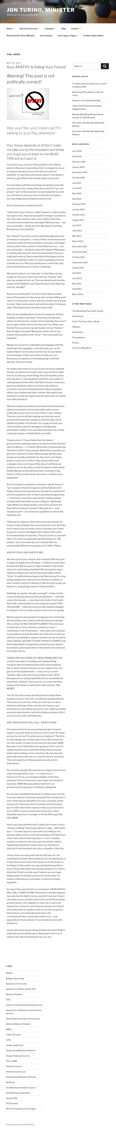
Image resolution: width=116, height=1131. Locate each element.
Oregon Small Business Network (20, 1050)
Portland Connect (14, 1066)
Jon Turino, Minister (41, 10)
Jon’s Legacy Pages (67, 35)
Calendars (49, 28)
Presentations (78, 337)
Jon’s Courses (46, 35)
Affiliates (76, 327)
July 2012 (76, 273)
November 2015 (79, 172)
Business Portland (14, 994)
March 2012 (77, 294)
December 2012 (79, 246)
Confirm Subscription (93, 35)
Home (9, 28)
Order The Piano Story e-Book (85, 321)
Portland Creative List (15, 1071)
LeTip (8, 1040)
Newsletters (77, 332)
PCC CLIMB (11, 1061)
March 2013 (77, 241)
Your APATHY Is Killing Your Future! (36, 67)
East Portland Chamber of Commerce (23, 1018)
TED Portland (12, 1103)
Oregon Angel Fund (14, 1045)
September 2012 (80, 262)
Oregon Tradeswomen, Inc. (18, 1056)
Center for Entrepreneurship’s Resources (24, 1005)
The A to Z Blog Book (81, 348)
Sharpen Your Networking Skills (86, 100)
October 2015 (78, 177)
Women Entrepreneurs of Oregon (21, 1108)
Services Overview (28, 28)
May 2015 (76, 193)
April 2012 (76, 289)
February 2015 (78, 204)
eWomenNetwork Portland (18, 1024)
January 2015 (78, 209)
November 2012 (79, 252)
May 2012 (76, 283)
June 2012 (77, 278)
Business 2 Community (16, 983)
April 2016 (77, 156)
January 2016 (78, 167)
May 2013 (76, 236)
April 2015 (77, 199)
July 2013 (76, 225)
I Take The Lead (13, 1034)
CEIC (8, 999)
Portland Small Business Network (21, 1077)
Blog (64, 28)
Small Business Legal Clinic (18, 1093)
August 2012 (78, 267)
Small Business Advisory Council (20, 1087)
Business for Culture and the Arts (21, 989)
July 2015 (76, 183)
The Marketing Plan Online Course (87, 311)
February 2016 (78, 161)
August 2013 (78, 220)
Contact (75, 28)
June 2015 (77, 188)
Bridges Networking (15, 978)
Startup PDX (11, 1098)
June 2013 (77, 230)
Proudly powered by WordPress (20, 1124)
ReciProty (10, 1082)
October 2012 (78, 257)
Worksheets (77, 316)
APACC (9, 973)
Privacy (75, 342)
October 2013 (78, 214)
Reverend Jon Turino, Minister (21, 35)
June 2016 (77, 151)
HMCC (9, 1029)
